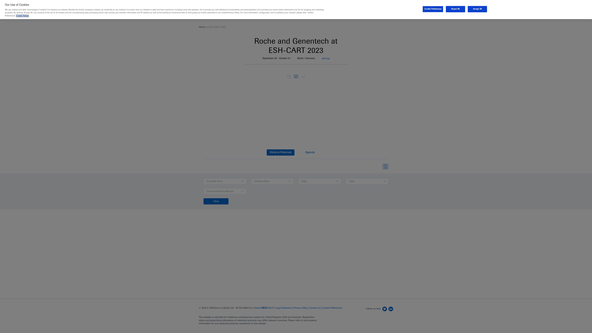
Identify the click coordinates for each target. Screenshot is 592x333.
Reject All (455, 9)
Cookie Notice (22, 16)
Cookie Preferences (432, 9)
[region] (296, 9)
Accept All (477, 9)
